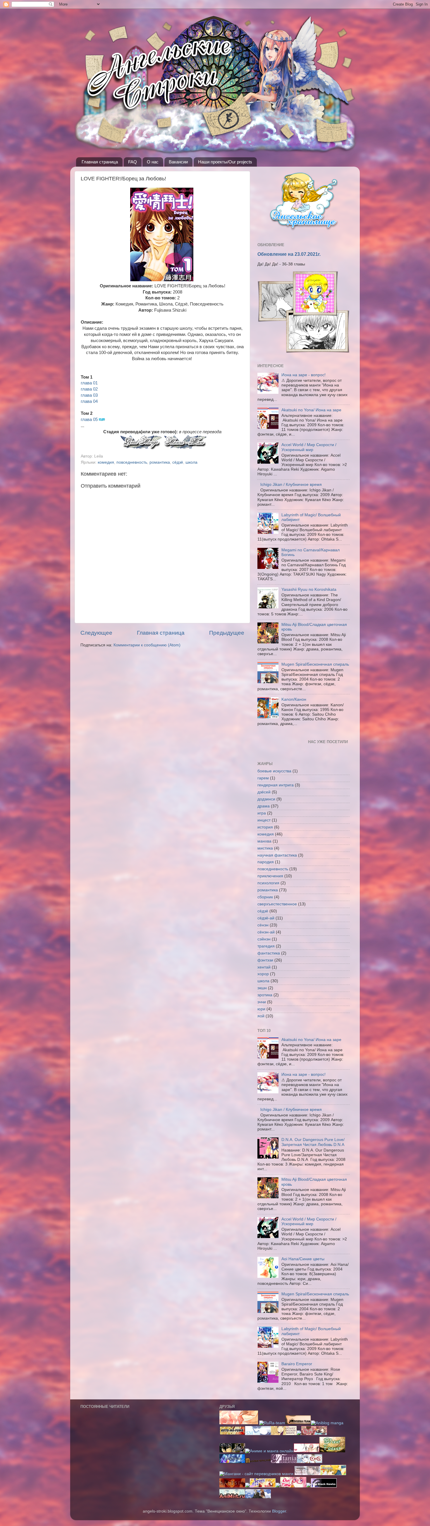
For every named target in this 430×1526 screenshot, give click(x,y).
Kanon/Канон (293, 699)
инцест (264, 820)
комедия (106, 462)
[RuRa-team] (272, 1423)
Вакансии (178, 161)
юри (261, 1009)
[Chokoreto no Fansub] (314, 1434)
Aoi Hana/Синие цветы (302, 1259)
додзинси (266, 799)
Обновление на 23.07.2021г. (289, 254)
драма (263, 806)
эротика (264, 995)
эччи (261, 1002)
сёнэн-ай (266, 932)
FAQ (132, 161)
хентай (264, 967)
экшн (262, 988)
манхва (264, 841)
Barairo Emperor (296, 1364)
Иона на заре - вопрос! (303, 375)
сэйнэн (264, 939)
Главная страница (100, 161)
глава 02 (89, 389)
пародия (265, 862)
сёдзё (177, 462)
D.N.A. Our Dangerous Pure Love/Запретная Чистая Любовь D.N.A (313, 1142)
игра (261, 813)
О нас (153, 161)
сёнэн (263, 925)
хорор (263, 974)
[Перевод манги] (293, 1486)
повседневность (131, 462)
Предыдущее (226, 633)
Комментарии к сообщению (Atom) (146, 645)
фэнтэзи (265, 960)
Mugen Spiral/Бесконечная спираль (315, 664)
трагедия (266, 946)
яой (260, 1016)
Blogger (279, 1511)
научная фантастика (277, 855)
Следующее (96, 633)
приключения (270, 876)
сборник (265, 897)
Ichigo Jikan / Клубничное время (291, 484)
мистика (265, 848)
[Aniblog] (327, 1423)
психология (268, 883)
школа (191, 462)
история (265, 827)
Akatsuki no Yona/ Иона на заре (311, 410)
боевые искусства (274, 771)
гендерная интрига (275, 785)
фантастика (268, 953)
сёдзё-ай (265, 918)
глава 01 (89, 383)
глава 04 (89, 401)
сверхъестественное (277, 904)
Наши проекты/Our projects (225, 161)
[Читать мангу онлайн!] (278, 1486)
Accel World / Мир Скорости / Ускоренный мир (308, 447)
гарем (263, 778)
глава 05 (89, 419)
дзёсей (264, 792)
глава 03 (89, 395)
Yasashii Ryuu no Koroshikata (308, 589)
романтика (159, 462)
